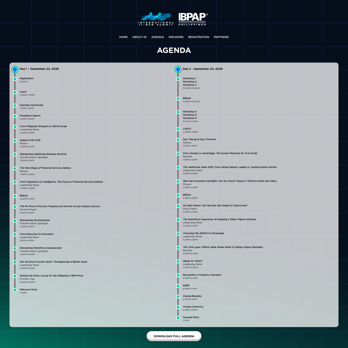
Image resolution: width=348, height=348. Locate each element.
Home (123, 37)
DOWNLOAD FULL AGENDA (174, 336)
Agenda (157, 37)
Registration (198, 37)
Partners (221, 37)
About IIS (139, 37)
